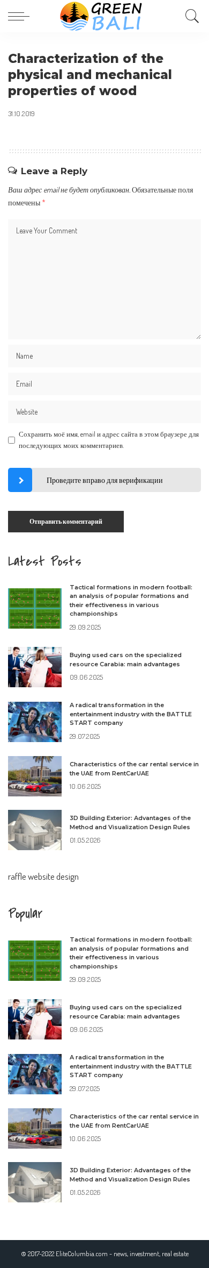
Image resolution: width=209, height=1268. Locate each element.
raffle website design (43, 876)
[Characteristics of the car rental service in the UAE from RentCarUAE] (35, 776)
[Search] (189, 16)
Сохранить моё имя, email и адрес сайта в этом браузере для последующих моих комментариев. (109, 440)
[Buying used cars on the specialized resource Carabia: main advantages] (35, 667)
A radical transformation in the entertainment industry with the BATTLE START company (131, 713)
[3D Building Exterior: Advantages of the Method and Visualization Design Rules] (35, 830)
